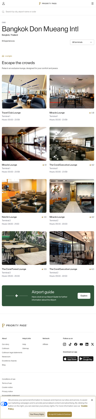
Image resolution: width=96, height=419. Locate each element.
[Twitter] (92, 344)
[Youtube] (81, 344)
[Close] (92, 400)
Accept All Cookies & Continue (59, 414)
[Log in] (3, 3)
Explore (84, 296)
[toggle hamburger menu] (92, 3)
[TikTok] (70, 344)
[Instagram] (64, 344)
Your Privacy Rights (37, 414)
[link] (70, 358)
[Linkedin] (86, 344)
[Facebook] (75, 344)
